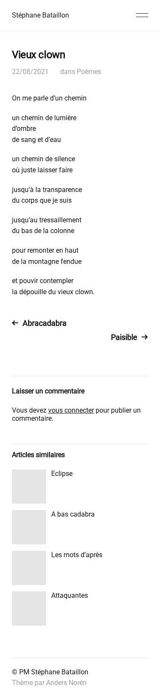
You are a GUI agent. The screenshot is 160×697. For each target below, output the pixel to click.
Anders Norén (66, 683)
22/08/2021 (30, 72)
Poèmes (89, 72)
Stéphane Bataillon (40, 15)
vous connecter (71, 410)
